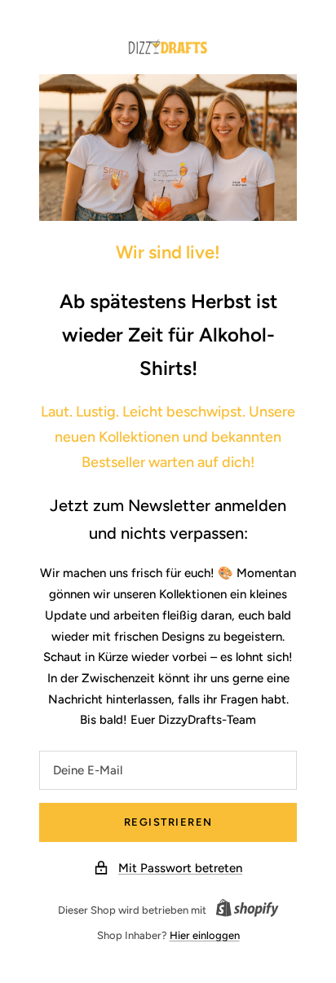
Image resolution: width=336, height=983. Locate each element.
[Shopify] (242, 910)
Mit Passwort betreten (180, 868)
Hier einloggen (205, 935)
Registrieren (168, 822)
